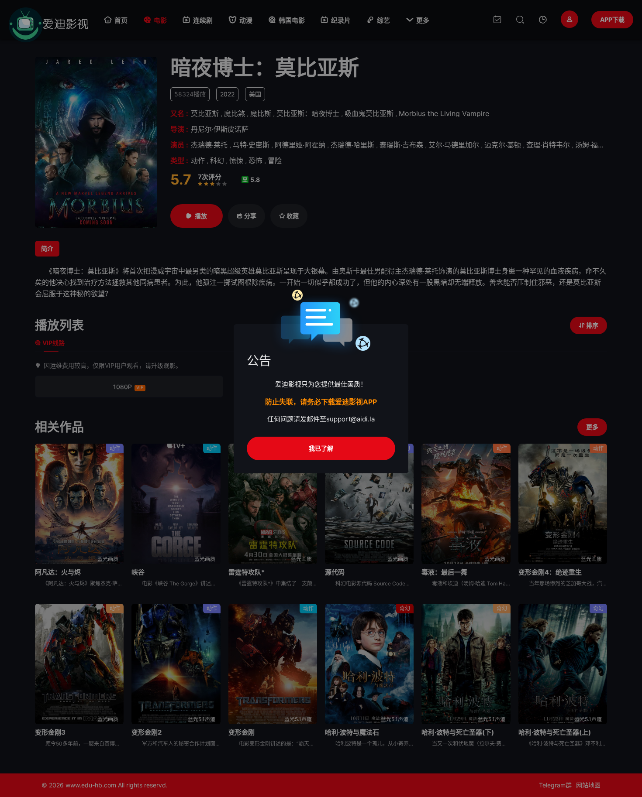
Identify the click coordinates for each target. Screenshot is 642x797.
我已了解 (321, 448)
